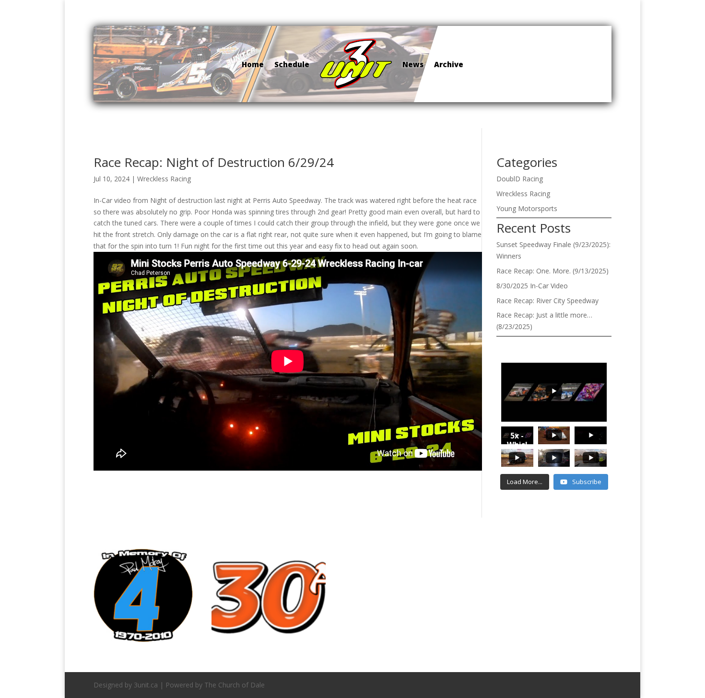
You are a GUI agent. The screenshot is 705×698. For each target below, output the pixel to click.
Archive (448, 64)
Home (253, 64)
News (412, 64)
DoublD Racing (519, 178)
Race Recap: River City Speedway (547, 300)
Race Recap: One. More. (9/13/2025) (552, 270)
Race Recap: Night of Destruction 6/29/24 (214, 162)
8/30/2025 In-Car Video (532, 285)
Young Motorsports (526, 208)
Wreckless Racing (164, 178)
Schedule (291, 64)
